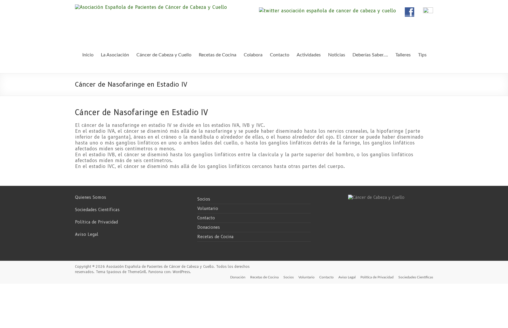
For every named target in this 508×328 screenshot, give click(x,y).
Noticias (336, 55)
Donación (237, 277)
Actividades (309, 55)
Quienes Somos (90, 197)
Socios (203, 199)
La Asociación (115, 55)
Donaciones (208, 227)
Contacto (206, 218)
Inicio (87, 55)
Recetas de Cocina (215, 236)
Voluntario (207, 208)
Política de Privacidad (96, 222)
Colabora (253, 55)
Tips (422, 55)
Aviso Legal (86, 234)
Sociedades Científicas (97, 209)
